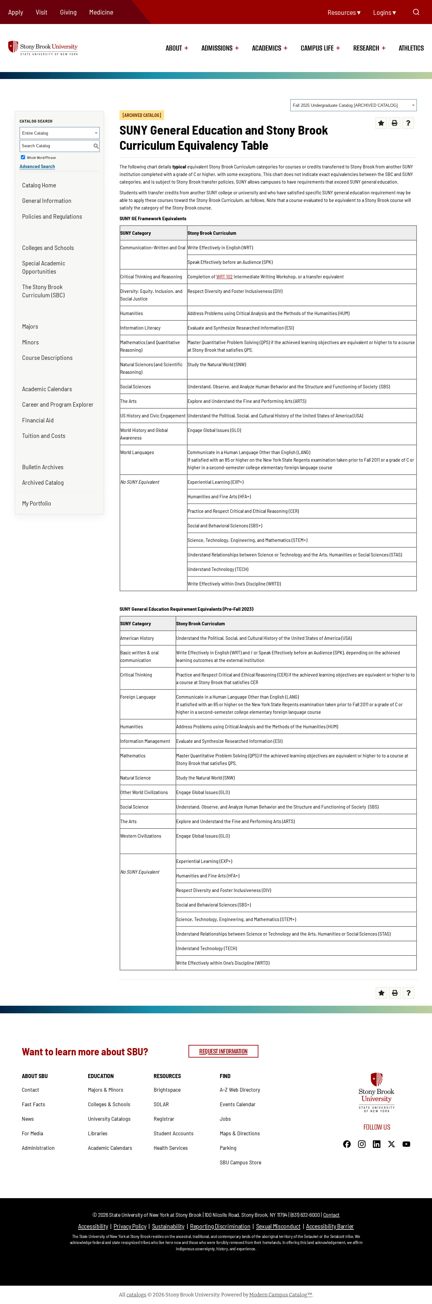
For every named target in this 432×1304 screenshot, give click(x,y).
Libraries (98, 1133)
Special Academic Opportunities (43, 267)
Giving (68, 12)
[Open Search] (416, 12)
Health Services (171, 1147)
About (174, 48)
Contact (30, 1089)
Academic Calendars (47, 388)
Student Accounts (174, 1133)
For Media (32, 1133)
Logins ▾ (384, 12)
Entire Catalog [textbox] (35, 133)
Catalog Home (39, 185)
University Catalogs (109, 1118)
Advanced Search (37, 166)
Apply (15, 12)
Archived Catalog (43, 482)
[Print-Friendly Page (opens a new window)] (394, 123)
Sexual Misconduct (278, 1226)
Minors (30, 342)
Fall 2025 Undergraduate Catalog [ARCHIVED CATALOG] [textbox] (345, 105)
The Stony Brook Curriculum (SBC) (43, 291)
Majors (30, 326)
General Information (46, 200)
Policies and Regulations (52, 216)
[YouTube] (406, 1143)
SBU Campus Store (240, 1162)
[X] (391, 1143)
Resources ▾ (344, 12)
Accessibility (93, 1226)
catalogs (136, 1295)
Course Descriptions (47, 357)
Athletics (411, 48)
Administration (38, 1147)
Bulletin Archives (43, 466)
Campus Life (317, 48)
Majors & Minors (105, 1089)
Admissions (216, 48)
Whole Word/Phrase (41, 157)
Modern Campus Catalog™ (280, 1295)
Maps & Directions (240, 1133)
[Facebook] (347, 1143)
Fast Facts (33, 1104)
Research (366, 48)
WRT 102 (224, 276)
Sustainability (168, 1226)
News (28, 1118)
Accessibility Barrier (330, 1226)
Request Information (223, 1051)
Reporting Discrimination (220, 1226)
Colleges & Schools (109, 1104)
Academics (266, 48)
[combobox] (353, 105)
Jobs (225, 1118)
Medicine (101, 12)
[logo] (51, 48)
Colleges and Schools (48, 247)
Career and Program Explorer (58, 404)
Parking (228, 1147)
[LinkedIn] (376, 1143)
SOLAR (161, 1104)
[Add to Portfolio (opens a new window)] (381, 123)
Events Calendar (238, 1104)
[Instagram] (362, 1143)
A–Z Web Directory (240, 1089)
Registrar (164, 1118)
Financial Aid (38, 420)
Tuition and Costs (43, 435)
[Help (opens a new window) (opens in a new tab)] (408, 123)
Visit (41, 12)
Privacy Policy (130, 1226)
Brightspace (167, 1089)
